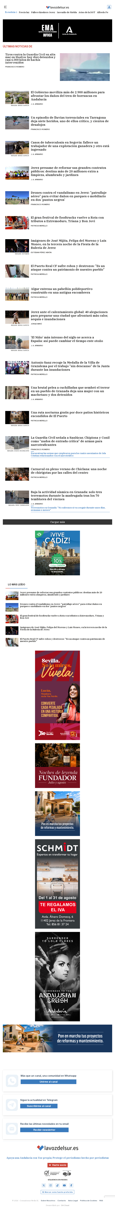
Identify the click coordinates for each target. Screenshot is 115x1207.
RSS (101, 1200)
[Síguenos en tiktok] (57, 1185)
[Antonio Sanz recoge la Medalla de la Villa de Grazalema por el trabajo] (17, 367)
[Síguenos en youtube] (64, 1185)
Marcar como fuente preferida (59, 1192)
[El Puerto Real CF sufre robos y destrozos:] (17, 271)
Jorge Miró (36, 324)
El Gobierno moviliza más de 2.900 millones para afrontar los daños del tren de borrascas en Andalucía (68, 95)
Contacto (62, 1200)
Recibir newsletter (44, 1129)
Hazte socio (59, 1165)
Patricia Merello (39, 226)
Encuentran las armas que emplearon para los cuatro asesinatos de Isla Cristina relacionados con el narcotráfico (68, 454)
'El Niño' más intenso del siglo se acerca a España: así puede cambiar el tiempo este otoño (67, 339)
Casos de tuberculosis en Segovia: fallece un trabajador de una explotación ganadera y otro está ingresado (70, 146)
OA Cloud (65, 1205)
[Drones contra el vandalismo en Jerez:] (17, 197)
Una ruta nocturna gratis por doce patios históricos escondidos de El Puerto (70, 414)
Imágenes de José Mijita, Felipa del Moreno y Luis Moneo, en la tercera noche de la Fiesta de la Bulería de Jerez (68, 244)
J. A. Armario (37, 104)
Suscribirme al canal (39, 1106)
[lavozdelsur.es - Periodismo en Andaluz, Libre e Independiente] (57, 7)
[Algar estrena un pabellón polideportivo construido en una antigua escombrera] (17, 294)
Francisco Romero (14, 67)
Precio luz (24, 12)
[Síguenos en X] (43, 1185)
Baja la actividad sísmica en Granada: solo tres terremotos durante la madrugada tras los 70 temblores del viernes (66, 495)
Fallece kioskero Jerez (43, 12)
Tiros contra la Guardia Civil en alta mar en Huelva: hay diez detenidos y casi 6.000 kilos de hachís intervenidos (30, 58)
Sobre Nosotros (48, 1200)
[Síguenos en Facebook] (71, 1185)
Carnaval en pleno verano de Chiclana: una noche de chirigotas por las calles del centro (69, 470)
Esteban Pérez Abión (41, 252)
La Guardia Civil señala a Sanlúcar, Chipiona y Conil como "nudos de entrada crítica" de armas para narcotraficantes (70, 441)
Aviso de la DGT (87, 12)
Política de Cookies (88, 1200)
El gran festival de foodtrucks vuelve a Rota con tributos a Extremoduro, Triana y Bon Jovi (67, 219)
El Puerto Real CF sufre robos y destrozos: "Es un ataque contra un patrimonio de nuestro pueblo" (68, 267)
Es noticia (10, 12)
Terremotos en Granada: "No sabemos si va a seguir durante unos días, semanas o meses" (68, 508)
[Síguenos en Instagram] (50, 1185)
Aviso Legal (73, 1200)
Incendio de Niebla (67, 12)
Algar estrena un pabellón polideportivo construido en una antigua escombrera (62, 290)
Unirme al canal (49, 1081)
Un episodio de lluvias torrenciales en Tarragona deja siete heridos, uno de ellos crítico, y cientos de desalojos (70, 121)
